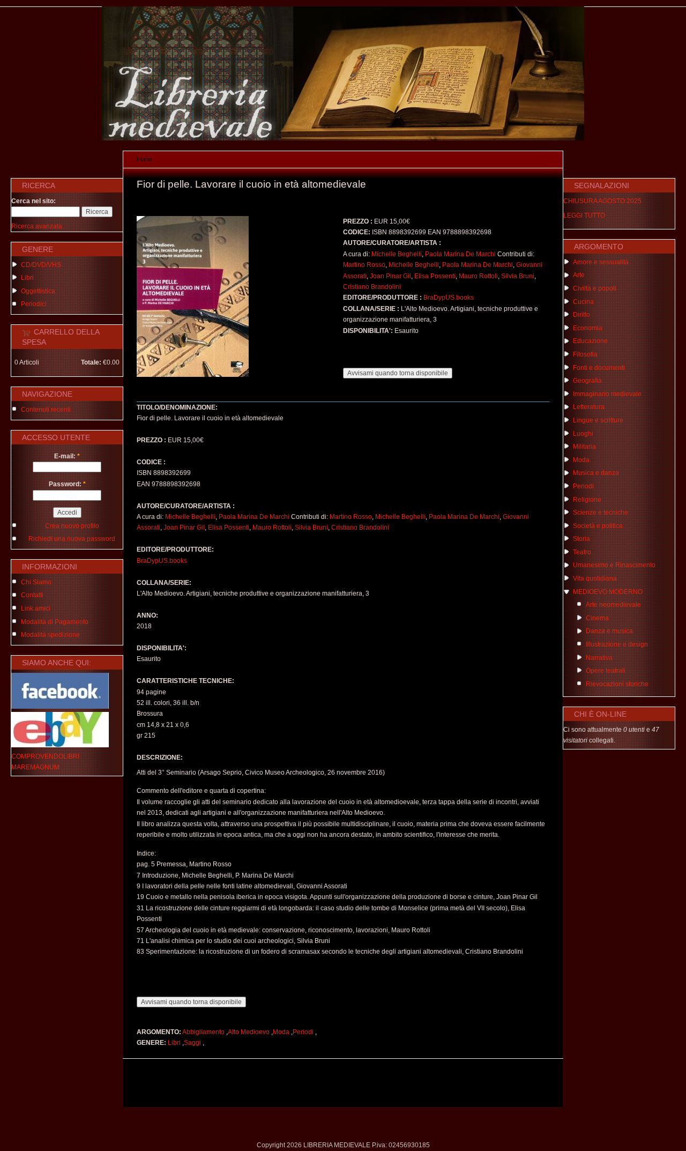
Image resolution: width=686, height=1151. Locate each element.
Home (144, 159)
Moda (281, 1032)
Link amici (35, 608)
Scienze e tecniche (600, 512)
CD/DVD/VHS (41, 265)
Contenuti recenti (46, 409)
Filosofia (585, 354)
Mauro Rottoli (478, 276)
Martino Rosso (364, 265)
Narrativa (599, 658)
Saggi (192, 1042)
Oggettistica (38, 291)
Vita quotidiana (595, 578)
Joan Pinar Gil (390, 276)
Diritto (581, 314)
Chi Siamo (36, 582)
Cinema (597, 618)
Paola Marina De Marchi (460, 254)
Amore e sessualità (601, 262)
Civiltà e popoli (594, 288)
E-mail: (67, 456)
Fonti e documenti (599, 368)
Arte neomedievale (613, 604)
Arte (579, 275)
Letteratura (589, 407)
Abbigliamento (203, 1032)
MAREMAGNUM (35, 767)
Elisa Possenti (435, 276)
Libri (27, 277)
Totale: (91, 362)
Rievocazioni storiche (617, 684)
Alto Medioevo (249, 1032)
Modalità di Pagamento (54, 622)
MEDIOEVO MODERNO (608, 592)
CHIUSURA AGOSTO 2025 (602, 201)
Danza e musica (609, 631)
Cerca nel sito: (33, 201)
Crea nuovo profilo (72, 526)
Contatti (32, 595)
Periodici (34, 304)
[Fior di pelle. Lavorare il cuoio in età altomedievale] (193, 374)
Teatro (582, 552)
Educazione (590, 341)
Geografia (587, 380)
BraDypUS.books (448, 297)
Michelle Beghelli (396, 254)
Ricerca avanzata (36, 226)
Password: (67, 484)
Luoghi (583, 433)
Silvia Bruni (517, 276)
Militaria (584, 446)
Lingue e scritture (598, 420)
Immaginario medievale (607, 394)
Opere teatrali (605, 670)
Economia (587, 328)
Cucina (583, 302)
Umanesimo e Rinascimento (614, 565)
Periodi (303, 1032)
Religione (587, 499)
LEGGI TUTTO (584, 215)
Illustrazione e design (617, 644)
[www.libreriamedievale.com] (343, 138)
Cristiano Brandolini (372, 287)
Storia (581, 539)
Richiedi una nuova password (71, 539)
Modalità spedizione (50, 634)
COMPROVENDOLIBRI (45, 756)
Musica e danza (596, 473)
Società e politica (598, 526)
